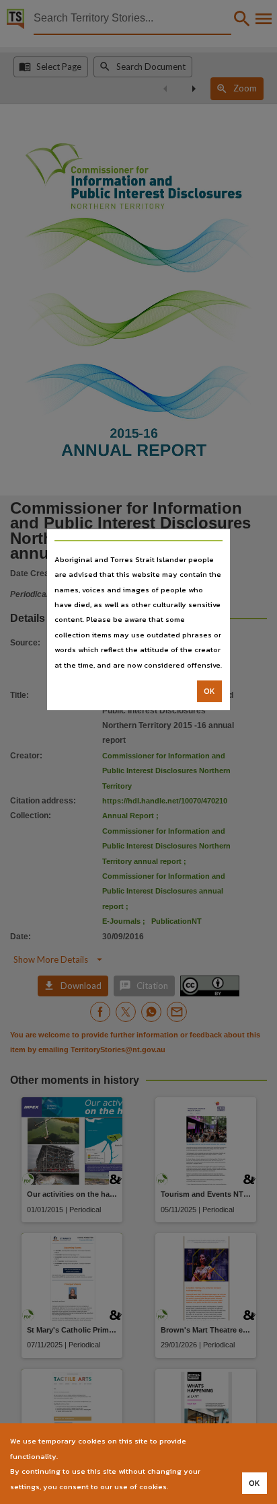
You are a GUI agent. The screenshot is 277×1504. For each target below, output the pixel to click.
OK (209, 691)
